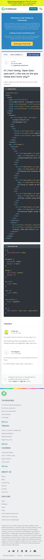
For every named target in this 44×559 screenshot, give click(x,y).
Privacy (19, 555)
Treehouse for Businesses (10, 520)
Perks (3, 507)
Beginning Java (7, 440)
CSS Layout (5, 462)
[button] (4, 3)
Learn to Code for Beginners (11, 430)
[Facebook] (17, 551)
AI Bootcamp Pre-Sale (15, 1)
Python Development (9, 411)
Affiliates (4, 504)
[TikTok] (30, 551)
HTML (6, 54)
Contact (4, 489)
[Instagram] (26, 551)
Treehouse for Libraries (9, 516)
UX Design (5, 417)
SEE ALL (5, 422)
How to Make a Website (18, 54)
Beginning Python (8, 433)
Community (5, 482)
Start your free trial (22, 44)
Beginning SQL (7, 436)
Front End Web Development (11, 405)
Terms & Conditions (9, 555)
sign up (22, 381)
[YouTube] (13, 551)
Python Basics (6, 459)
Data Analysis (6, 414)
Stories (4, 486)
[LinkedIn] (22, 551)
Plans (3, 501)
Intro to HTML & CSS (8, 455)
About (4, 476)
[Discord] (34, 551)
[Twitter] (9, 551)
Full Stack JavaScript (8, 408)
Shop (3, 510)
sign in (15, 381)
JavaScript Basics (7, 452)
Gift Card (5, 492)
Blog (3, 479)
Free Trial (33, 9)
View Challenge (33, 55)
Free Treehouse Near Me (10, 513)
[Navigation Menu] (40, 8)
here (37, 29)
